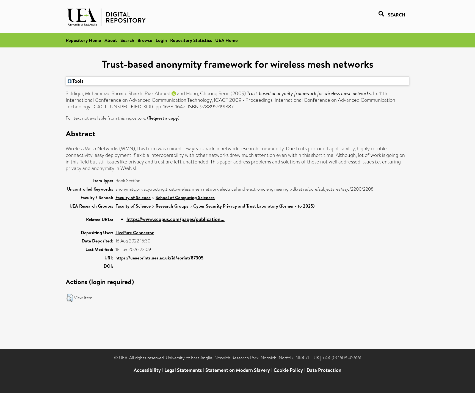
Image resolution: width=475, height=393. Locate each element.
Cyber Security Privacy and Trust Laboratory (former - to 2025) (253, 206)
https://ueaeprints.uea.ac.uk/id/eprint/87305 (159, 258)
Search (127, 40)
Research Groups (172, 206)
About (110, 40)
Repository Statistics (191, 40)
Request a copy (163, 118)
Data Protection (323, 370)
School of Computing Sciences (185, 197)
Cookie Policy (288, 370)
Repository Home (83, 40)
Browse (144, 40)
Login (161, 40)
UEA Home (226, 40)
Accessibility (147, 370)
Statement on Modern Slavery (237, 370)
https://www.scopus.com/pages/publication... (175, 219)
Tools (77, 80)
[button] (70, 298)
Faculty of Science (133, 197)
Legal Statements (183, 370)
